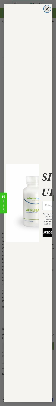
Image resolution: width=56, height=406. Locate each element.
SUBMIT (49, 232)
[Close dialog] (47, 9)
